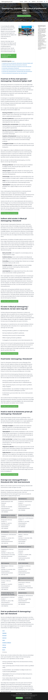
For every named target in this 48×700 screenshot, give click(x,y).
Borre (3, 649)
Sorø (3, 630)
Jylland (25, 1)
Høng (3, 640)
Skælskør (4, 633)
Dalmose (4, 637)
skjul (13, 61)
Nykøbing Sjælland (6, 642)
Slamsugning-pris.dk (7, 1)
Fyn (29, 1)
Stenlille (4, 647)
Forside (21, 1)
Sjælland (33, 1)
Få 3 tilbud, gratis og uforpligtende (24, 15)
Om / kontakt (40, 1)
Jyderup (4, 645)
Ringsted (4, 635)
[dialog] (24, 696)
